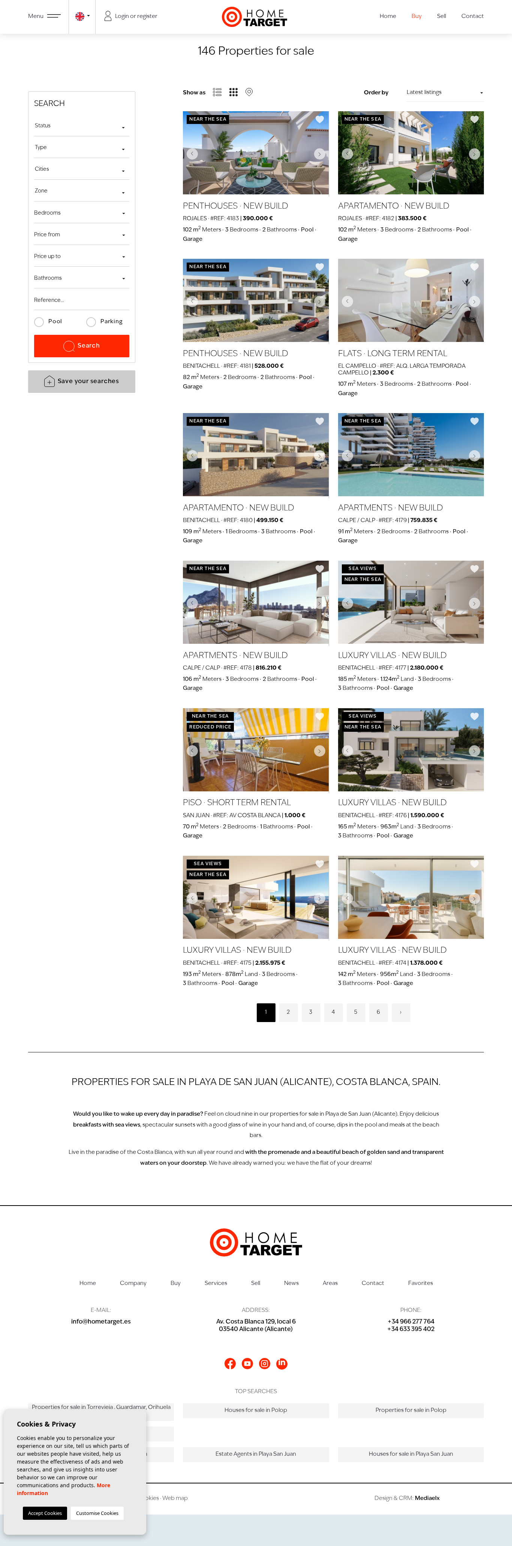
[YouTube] (247, 1363)
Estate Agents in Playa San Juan (256, 1454)
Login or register (135, 16)
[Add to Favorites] (320, 119)
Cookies (148, 1498)
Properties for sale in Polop (411, 1410)
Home (388, 16)
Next (321, 154)
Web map (175, 1498)
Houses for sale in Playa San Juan (411, 1454)
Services (216, 1283)
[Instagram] (264, 1363)
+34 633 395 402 (410, 1330)
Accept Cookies (45, 1513)
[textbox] (81, 126)
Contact (472, 16)
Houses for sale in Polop (256, 1410)
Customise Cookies (97, 1513)
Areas (330, 1283)
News (291, 1283)
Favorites (420, 1283)
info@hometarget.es (101, 1322)
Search (89, 346)
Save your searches (88, 382)
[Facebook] (230, 1363)
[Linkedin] (281, 1364)
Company (133, 1283)
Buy (417, 16)
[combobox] (81, 127)
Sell (441, 16)
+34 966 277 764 (411, 1322)
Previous (190, 154)
